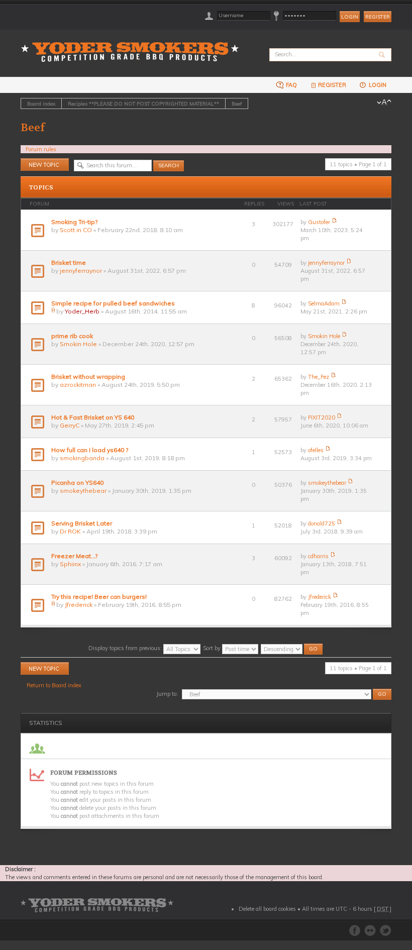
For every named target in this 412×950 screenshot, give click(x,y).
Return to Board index (54, 685)
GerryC (69, 425)
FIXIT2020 (321, 417)
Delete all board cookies (267, 908)
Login (376, 84)
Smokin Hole (78, 344)
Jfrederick (78, 604)
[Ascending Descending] (292, 648)
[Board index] (133, 46)
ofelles (316, 450)
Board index (41, 103)
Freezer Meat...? (74, 556)
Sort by (212, 648)
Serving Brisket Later (81, 523)
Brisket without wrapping (88, 376)
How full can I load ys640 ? (89, 450)
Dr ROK (70, 531)
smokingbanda (82, 458)
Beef (237, 103)
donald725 (321, 523)
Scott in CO (76, 230)
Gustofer (319, 222)
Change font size (384, 102)
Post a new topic (41, 162)
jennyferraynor (81, 270)
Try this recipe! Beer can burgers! (99, 596)
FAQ (290, 84)
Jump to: (167, 693)
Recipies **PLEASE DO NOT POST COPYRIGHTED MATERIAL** (143, 103)
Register (377, 17)
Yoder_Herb (82, 311)
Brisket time (68, 262)
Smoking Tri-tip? (74, 222)
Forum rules (41, 149)
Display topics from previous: (125, 648)
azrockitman (78, 384)
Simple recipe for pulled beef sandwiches (113, 303)
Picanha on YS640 (77, 482)
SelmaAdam (324, 303)
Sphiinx (70, 564)
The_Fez (318, 376)
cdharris (318, 556)
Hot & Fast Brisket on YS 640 (92, 417)
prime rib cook (72, 336)
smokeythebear (83, 490)
